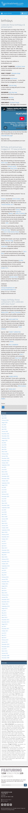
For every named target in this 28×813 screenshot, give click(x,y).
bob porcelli (11, 672)
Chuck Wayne (16, 679)
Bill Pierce (8, 669)
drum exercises (15, 684)
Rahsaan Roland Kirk (12, 735)
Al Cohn (16, 665)
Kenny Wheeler (5, 713)
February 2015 (5, 577)
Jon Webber (23, 707)
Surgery (3, 399)
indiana (17, 699)
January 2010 (5, 653)
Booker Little (4, 675)
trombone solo (15, 755)
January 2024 (5, 456)
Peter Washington (5, 729)
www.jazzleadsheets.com (8, 288)
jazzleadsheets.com (6, 703)
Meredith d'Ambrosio (11, 721)
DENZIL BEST (12, 389)
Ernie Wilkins (15, 689)
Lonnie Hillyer (20, 715)
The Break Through (14, 103)
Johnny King (22, 706)
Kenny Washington (21, 711)
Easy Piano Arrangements (20, 685)
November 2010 (5, 646)
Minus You (14, 722)
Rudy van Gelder (10, 741)
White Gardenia (22, 386)
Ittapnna (3, 199)
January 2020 (5, 519)
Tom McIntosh (14, 754)
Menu (25, 13)
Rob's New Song (13, 92)
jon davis (7, 707)
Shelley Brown (5, 744)
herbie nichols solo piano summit (18, 698)
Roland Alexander (8, 739)
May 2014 (4, 588)
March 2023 (4, 472)
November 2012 (5, 622)
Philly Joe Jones (12, 729)
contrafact (4, 680)
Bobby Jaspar (17, 672)
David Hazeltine (20, 680)
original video (9, 727)
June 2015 (4, 572)
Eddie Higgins (14, 687)
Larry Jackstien (16, 713)
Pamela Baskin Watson (16, 727)
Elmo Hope (18, 688)
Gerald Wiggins (12, 694)
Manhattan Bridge (15, 73)
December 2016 (5, 550)
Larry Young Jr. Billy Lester (13, 714)
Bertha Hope (16, 668)
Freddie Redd (4, 692)
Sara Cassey (4, 742)
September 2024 (6, 438)
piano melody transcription (19, 731)
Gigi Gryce (18, 212)
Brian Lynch (10, 675)
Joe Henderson (5, 706)
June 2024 (4, 445)
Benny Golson (11, 668)
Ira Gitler (21, 699)
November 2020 (5, 505)
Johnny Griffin (4, 312)
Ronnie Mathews (16, 739)
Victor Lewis (4, 163)
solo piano (13, 746)
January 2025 (5, 431)
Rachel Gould (4, 735)
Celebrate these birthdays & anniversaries (13, 25)
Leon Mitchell (9, 715)
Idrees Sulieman (12, 699)
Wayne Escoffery (8, 759)
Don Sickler (8, 683)
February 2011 (5, 640)
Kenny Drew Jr (14, 711)
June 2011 (4, 633)
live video (15, 715)
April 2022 (4, 492)
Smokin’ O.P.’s (4, 268)
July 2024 (4, 442)
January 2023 (5, 474)
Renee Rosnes (19, 737)
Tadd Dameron (18, 753)
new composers (9, 724)
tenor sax (23, 753)
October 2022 (5, 481)
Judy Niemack (10, 709)
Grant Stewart (20, 695)
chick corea (23, 677)
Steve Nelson (12, 753)
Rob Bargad (18, 738)
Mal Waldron (14, 717)
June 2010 (4, 649)
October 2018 (5, 528)
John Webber (10, 706)
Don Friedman (20, 681)
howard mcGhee (5, 699)
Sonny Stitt (4, 751)
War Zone (11, 97)
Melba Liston (15, 719)
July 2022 (4, 487)
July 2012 (4, 626)
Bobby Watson (15, 673)
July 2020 (4, 510)
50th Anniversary (5, 665)
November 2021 (5, 496)
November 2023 (5, 460)
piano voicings (14, 732)
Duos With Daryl (11, 685)
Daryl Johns (14, 680)
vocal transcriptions (11, 758)
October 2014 (5, 584)
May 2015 (4, 575)
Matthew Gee (17, 718)
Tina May (9, 754)
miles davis (9, 722)
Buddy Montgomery (17, 675)
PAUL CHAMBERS (13, 345)
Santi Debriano (21, 741)
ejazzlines (20, 687)
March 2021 (4, 503)
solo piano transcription (13, 747)
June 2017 (4, 543)
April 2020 (4, 514)
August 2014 (4, 586)
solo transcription (13, 748)
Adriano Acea (11, 665)
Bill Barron (22, 668)
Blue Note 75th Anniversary (19, 671)
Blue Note (11, 671)
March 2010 (4, 651)
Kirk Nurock (11, 713)
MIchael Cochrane (19, 721)
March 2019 (4, 523)
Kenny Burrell (18, 710)
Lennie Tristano (22, 714)
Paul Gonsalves (14, 728)
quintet (15, 734)
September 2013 (6, 606)
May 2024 (4, 447)
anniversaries (4, 667)
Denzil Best (8, 681)
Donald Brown (14, 683)
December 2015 (5, 561)
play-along (20, 732)
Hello (7, 223)
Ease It (21, 354)
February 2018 (5, 534)
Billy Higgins (20, 669)
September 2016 (6, 552)
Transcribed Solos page (6, 136)
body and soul (21, 673)
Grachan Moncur (8, 695)
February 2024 (5, 454)
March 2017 (4, 548)
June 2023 (4, 469)
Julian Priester (16, 709)
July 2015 (4, 570)
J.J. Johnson (9, 701)
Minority (11, 213)
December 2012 (5, 619)
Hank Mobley (6, 697)
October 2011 (5, 631)
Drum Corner (14, 168)
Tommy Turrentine (15, 312)
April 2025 (4, 429)
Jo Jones (14, 705)
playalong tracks (5, 734)
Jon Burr (21, 260)
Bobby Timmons (8, 673)
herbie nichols (8, 698)
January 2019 (5, 525)
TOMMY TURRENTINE (15, 332)
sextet (16, 742)
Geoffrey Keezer (5, 694)
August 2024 (4, 440)
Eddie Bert (4, 687)
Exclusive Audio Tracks (9, 691)
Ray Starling (13, 737)
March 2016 (4, 557)
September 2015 (6, 566)
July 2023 (4, 467)
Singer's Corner (12, 744)
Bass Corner (18, 358)
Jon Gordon (12, 707)
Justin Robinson (9, 710)
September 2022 (6, 483)
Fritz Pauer (10, 692)
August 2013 (4, 608)
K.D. (14, 710)
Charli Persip (17, 677)
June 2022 (4, 489)
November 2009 (5, 658)
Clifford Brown (23, 679)
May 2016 (4, 554)
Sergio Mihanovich (10, 742)
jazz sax (21, 702)
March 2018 (4, 532)
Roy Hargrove (22, 739)
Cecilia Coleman (18, 676)
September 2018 (6, 530)
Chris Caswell (4, 679)
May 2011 (4, 635)
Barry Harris (15, 667)
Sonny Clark (23, 750)
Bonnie (11, 341)
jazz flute (13, 702)
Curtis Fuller (8, 680)
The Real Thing (9, 241)
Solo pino (21, 747)
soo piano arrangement (11, 751)
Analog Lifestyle (11, 809)
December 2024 (5, 433)
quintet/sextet (21, 734)
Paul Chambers (8, 728)
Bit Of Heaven (13, 78)
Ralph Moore (19, 735)
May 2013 (4, 613)
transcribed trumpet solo (7, 755)
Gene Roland (21, 692)
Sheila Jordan (20, 742)
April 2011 (4, 637)
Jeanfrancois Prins (13, 703)
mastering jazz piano (9, 718)
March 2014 (4, 593)
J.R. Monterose (14, 701)
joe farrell (18, 705)
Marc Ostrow (20, 717)
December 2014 (5, 581)
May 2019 (4, 521)
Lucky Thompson (8, 717)
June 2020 (4, 512)
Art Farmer (10, 667)
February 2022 (5, 494)
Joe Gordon (23, 705)
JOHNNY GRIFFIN (13, 376)
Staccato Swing (12, 85)
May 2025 (4, 427)
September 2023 (6, 465)
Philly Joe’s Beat (6, 230)
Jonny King (4, 709)
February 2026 (5, 420)
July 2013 (4, 610)
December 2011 (5, 628)
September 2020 (6, 507)
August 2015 (4, 568)
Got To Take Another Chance (11, 232)
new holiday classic (9, 725)
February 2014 (5, 595)
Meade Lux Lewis (9, 719)
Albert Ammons (21, 665)
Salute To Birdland (20, 213)
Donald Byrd (19, 683)
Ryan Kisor (16, 741)
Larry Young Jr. (4, 714)
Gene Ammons (16, 692)
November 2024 (5, 436)
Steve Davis (6, 753)
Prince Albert (11, 734)
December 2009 (5, 655)
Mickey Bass (4, 722)
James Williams (8, 702)
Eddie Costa (9, 687)
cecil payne (12, 676)
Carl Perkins (7, 676)
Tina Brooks (4, 754)
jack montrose (21, 701)
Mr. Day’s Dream (13, 277)
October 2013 (5, 604)
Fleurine (23, 691)
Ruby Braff (4, 741)
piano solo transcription (6, 732)
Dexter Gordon (13, 681)
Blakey (18, 210)
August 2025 (4, 422)
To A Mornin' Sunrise (20, 66)
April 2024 (4, 449)
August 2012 (4, 624)
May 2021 (4, 501)
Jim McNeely (20, 703)
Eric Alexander (9, 689)
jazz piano (18, 702)
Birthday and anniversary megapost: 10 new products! (13, 148)
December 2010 (5, 644)
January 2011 (5, 642)
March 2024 (4, 451)
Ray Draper (8, 737)
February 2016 (5, 559)
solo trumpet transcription (13, 750)
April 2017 (4, 546)
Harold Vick (17, 697)
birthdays (7, 671)
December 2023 (5, 458)
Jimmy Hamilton (9, 705)
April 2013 (4, 615)
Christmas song (11, 679)
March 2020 (4, 516)
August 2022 (4, 485)
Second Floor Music (7, 799)
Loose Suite (4, 246)
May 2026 (4, 416)
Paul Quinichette (21, 728)
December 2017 (5, 537)
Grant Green (14, 695)
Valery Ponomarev (12, 757)
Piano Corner (10, 731)
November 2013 (5, 602)
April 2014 (4, 590)
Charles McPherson (11, 677)
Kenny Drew (8, 711)
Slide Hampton (20, 744)
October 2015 (5, 563)
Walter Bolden (16, 199)
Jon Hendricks (17, 707)
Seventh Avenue (12, 166)
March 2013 (4, 617)
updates (6, 757)
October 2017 (5, 539)
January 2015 (5, 579)
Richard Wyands (12, 738)
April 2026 (4, 418)
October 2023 (5, 463)
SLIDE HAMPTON (13, 319)
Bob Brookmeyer (5, 672)
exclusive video (18, 691)
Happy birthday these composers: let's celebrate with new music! (12, 301)
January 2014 (5, 597)
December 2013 (5, 599)
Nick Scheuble (17, 725)
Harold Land (12, 697)
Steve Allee (19, 751)
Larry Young (22, 713)
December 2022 (5, 476)
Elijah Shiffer (12, 688)
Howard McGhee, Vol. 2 (8, 204)
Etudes (19, 689)
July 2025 (4, 424)
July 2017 (4, 541)
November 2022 (5, 478)
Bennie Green (4, 668)
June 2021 (4, 498)
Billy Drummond (14, 669)
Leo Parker (4, 715)
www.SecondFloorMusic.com (8, 290)
